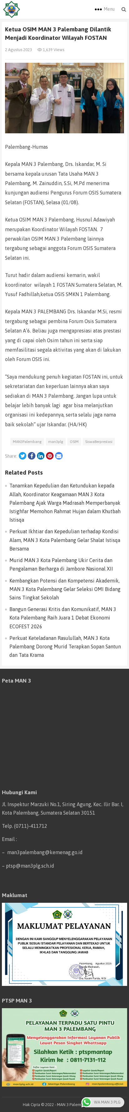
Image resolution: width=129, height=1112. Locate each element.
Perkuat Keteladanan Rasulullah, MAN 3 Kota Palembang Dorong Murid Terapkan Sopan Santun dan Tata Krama (65, 646)
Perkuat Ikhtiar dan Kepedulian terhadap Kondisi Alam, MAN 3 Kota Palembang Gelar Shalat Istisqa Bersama (64, 540)
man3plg (55, 441)
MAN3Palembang (27, 441)
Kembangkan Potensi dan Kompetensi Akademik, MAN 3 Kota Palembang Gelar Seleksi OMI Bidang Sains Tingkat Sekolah (65, 589)
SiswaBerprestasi (98, 441)
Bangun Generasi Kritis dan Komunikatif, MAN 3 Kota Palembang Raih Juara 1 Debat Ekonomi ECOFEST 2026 (62, 617)
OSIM (74, 441)
